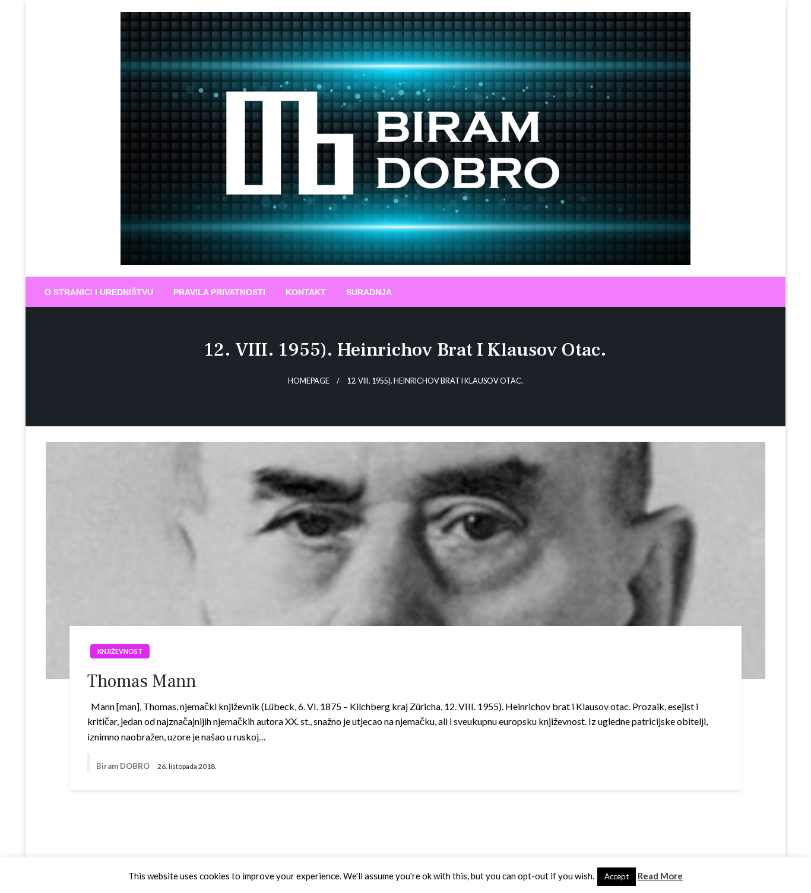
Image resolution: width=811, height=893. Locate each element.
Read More (660, 875)
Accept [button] (616, 876)
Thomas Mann (142, 681)
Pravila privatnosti (219, 292)
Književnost (119, 651)
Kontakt (306, 292)
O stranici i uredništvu (99, 292)
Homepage (309, 380)
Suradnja (369, 292)
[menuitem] (98, 292)
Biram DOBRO (123, 766)
